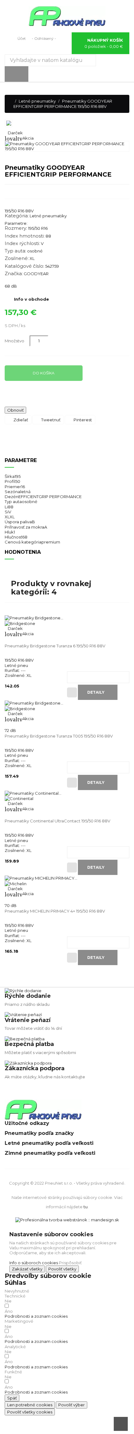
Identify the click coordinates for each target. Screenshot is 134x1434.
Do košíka (44, 373)
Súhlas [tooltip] (15, 1282)
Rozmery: (16, 228)
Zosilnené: (17, 258)
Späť (12, 1397)
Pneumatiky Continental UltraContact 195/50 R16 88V (57, 820)
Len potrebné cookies (29, 1404)
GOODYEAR (36, 273)
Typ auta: (15, 250)
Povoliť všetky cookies (29, 1411)
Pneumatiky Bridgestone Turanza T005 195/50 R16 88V (59, 735)
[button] (36, 1316)
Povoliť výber (71, 1404)
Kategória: (17, 215)
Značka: (14, 273)
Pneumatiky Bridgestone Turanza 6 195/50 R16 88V (55, 645)
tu (86, 1206)
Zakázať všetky (27, 1268)
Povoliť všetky (62, 1268)
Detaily (96, 692)
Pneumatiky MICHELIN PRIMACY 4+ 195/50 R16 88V (55, 911)
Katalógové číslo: (24, 266)
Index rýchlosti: (22, 243)
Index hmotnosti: (25, 236)
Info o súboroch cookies (33, 1262)
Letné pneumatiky (48, 215)
